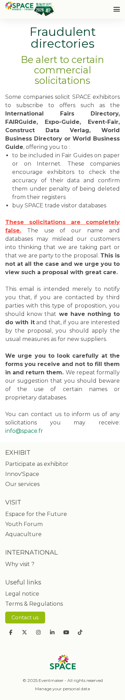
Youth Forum (24, 524)
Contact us (25, 617)
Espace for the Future (36, 514)
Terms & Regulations (34, 603)
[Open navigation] (117, 9)
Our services (22, 484)
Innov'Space (22, 474)
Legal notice (22, 593)
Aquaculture (23, 534)
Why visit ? (19, 564)
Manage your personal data (62, 688)
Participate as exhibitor (36, 464)
